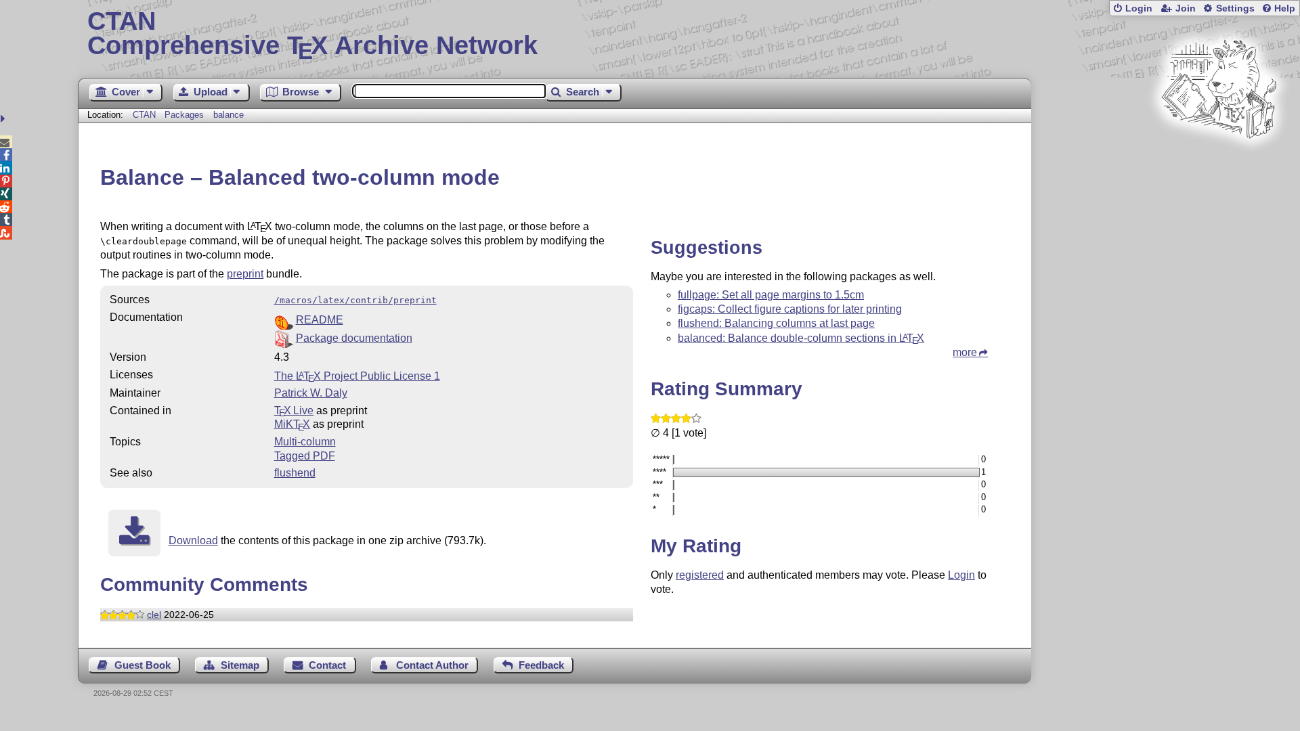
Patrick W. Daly (310, 393)
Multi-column (305, 441)
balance (228, 115)
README (319, 320)
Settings (1235, 8)
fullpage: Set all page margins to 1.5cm (771, 295)
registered (700, 575)
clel (154, 614)
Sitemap (240, 665)
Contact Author (432, 665)
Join (1185, 8)
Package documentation (354, 338)
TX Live (294, 410)
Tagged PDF (304, 456)
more (965, 352)
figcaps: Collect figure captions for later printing (790, 309)
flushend (295, 473)
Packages (186, 115)
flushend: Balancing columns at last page (776, 323)
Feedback (541, 665)
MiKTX (292, 424)
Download (193, 540)
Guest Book (142, 665)
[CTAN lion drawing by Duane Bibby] (1219, 164)
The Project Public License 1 (357, 376)
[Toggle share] (4, 118)
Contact (327, 665)
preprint (245, 274)
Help (1284, 8)
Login (1138, 8)
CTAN (144, 115)
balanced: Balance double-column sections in (801, 338)
